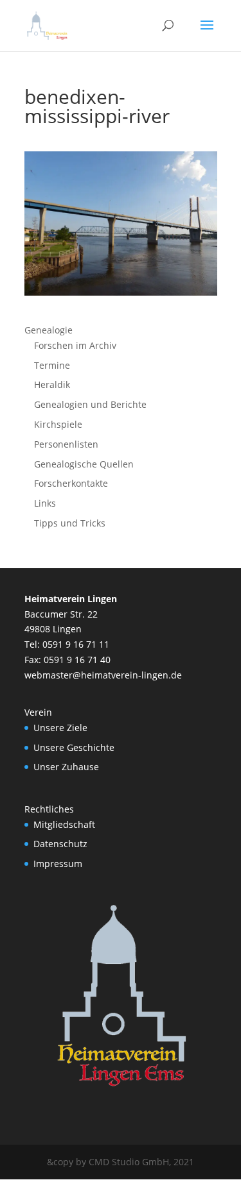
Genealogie (48, 330)
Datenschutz (60, 844)
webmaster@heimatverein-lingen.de (103, 675)
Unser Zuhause (66, 767)
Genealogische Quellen (84, 464)
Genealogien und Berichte (90, 404)
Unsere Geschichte (73, 747)
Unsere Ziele (60, 727)
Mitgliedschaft (64, 824)
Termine (52, 365)
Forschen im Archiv (75, 345)
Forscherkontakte (71, 483)
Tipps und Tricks (69, 523)
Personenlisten (66, 444)
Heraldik (52, 384)
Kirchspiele (58, 424)
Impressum (57, 863)
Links (45, 503)
